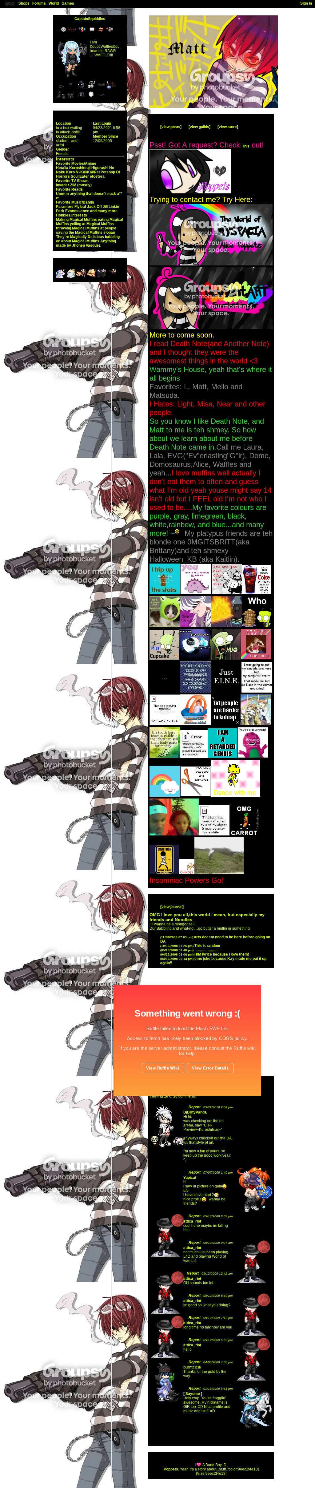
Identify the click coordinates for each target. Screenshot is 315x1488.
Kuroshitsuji (79, 168)
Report (195, 1107)
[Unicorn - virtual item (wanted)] (61, 277)
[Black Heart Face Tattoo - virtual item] (70, 88)
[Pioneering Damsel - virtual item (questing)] (81, 277)
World (54, 3)
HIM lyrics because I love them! (204, 954)
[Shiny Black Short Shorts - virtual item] (101, 88)
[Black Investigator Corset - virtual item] (70, 98)
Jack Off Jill (97, 206)
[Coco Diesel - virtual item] (111, 88)
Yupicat (189, 1177)
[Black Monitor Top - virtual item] (81, 98)
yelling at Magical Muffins (92, 224)
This (245, 146)
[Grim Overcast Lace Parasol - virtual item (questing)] (111, 277)
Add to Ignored (111, 29)
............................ (190, 950)
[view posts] (170, 127)
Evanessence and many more (91, 211)
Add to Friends (83, 29)
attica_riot (192, 1221)
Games (68, 3)
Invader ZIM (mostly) (74, 185)
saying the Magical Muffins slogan (85, 232)
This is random (190, 946)
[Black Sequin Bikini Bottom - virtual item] (101, 98)
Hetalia (62, 168)
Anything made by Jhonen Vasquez (86, 243)
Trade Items (101, 29)
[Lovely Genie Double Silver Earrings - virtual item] (91, 88)
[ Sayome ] (192, 1394)
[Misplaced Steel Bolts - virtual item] (91, 98)
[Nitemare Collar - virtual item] (60, 88)
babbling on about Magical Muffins (88, 239)
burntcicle (192, 1367)
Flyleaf (80, 206)
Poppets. (171, 1469)
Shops (24, 3)
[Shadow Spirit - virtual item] (81, 88)
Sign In (306, 3)
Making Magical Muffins (76, 219)
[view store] (227, 127)
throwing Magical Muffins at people (86, 228)
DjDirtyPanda (195, 1112)
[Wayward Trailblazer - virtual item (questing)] (91, 277)
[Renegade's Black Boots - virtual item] (60, 98)
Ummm (62, 194)
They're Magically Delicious (80, 237)
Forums (39, 3)
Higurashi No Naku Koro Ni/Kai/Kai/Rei (85, 170)
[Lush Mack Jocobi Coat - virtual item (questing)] (102, 277)
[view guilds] (199, 127)
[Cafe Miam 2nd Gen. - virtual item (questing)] (71, 277)
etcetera (97, 176)
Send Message (92, 29)
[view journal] (172, 907)
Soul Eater (80, 176)
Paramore (65, 206)
